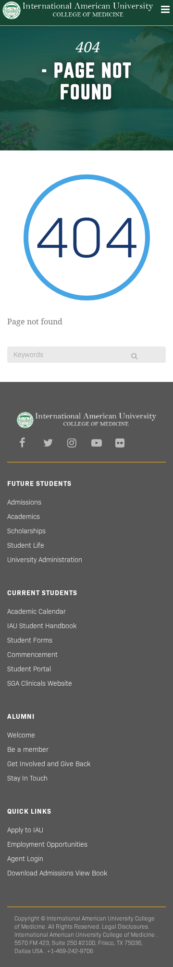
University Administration (44, 559)
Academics (23, 516)
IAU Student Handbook (41, 626)
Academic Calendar (36, 611)
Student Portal (29, 669)
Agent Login (25, 858)
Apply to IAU (25, 830)
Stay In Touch (27, 778)
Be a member (28, 749)
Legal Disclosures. (125, 926)
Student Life (25, 545)
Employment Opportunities (47, 844)
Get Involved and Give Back (48, 764)
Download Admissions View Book (57, 873)
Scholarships (26, 531)
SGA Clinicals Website (39, 683)
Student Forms (29, 640)
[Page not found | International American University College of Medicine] (78, 10)
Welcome (21, 735)
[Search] (134, 356)
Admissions (24, 502)
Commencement (32, 654)
